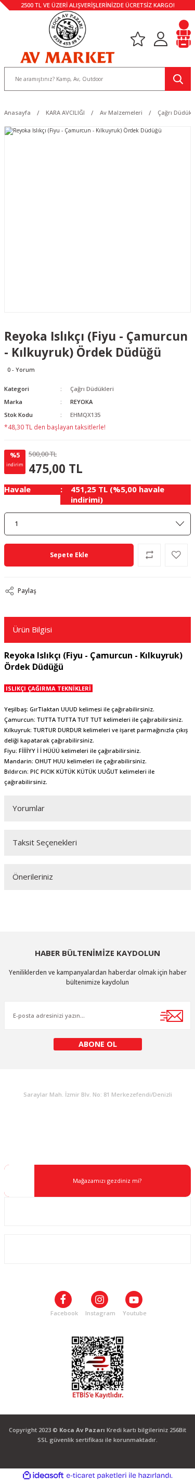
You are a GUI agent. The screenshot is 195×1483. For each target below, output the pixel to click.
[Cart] (183, 38)
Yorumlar (28, 808)
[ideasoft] (43, 1475)
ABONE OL (98, 1044)
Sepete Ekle (69, 554)
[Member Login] (160, 38)
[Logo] (67, 37)
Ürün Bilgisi (32, 629)
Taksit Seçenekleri (44, 842)
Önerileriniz (32, 876)
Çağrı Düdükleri (92, 389)
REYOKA (81, 402)
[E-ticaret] (96, 1475)
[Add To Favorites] (176, 555)
